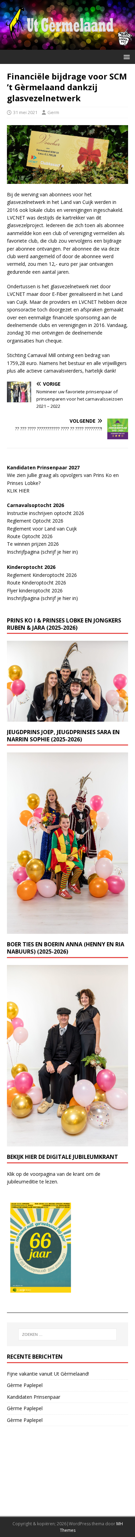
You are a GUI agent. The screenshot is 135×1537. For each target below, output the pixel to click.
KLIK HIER (18, 490)
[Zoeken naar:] (67, 1334)
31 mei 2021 (25, 112)
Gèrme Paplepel (25, 1385)
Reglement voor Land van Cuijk (42, 528)
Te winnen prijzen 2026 (33, 544)
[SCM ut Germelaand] (67, 46)
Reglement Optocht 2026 (35, 520)
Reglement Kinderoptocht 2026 (42, 575)
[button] (125, 56)
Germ (53, 112)
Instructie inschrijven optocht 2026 (45, 513)
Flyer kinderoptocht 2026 (35, 590)
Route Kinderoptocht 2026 (36, 582)
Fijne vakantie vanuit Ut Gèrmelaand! (48, 1373)
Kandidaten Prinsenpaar (33, 1397)
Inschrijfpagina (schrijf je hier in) (42, 552)
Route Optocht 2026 (30, 536)
